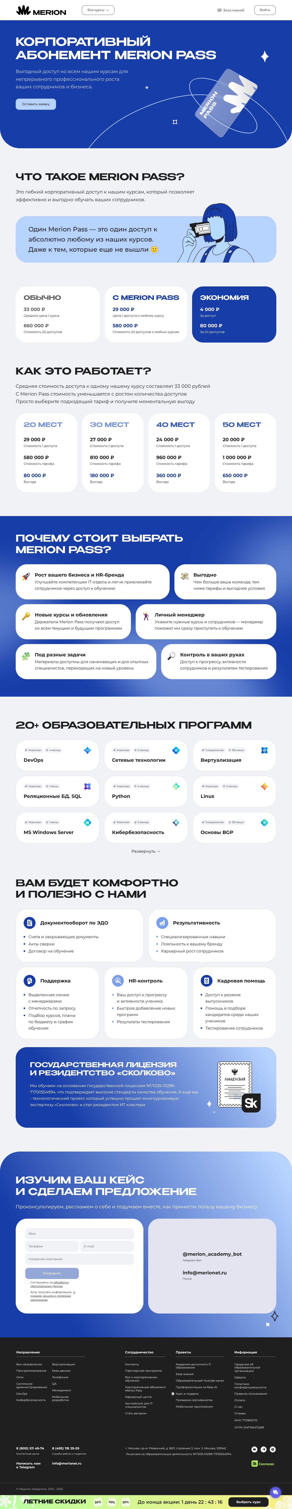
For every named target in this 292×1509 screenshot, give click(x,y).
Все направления (29, 1364)
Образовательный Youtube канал (200, 1380)
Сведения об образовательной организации (247, 1368)
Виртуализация (63, 1364)
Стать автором (135, 1413)
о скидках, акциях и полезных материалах (52, 1296)
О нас (238, 1407)
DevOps (21, 1393)
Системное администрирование (31, 1385)
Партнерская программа (143, 1370)
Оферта (240, 1377)
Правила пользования (250, 1393)
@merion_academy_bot (212, 1254)
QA (54, 1384)
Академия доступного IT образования (193, 1366)
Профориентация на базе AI (196, 1387)
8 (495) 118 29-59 (65, 1448)
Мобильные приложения (194, 1406)
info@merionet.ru (205, 1273)
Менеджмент (61, 1390)
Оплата (239, 1400)
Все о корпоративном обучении (141, 1379)
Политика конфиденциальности (250, 1385)
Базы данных (61, 1370)
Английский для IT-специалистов (139, 1405)
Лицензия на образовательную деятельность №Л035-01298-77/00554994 (178, 1454)
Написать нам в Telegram (28, 1465)
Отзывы (240, 1413)
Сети (19, 1377)
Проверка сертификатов (194, 1400)
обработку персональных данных (49, 1284)
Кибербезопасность (31, 1400)
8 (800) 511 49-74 (30, 1448)
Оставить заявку (36, 104)
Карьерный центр (138, 1397)
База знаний (185, 1374)
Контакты (132, 1364)
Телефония (60, 1377)
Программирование (31, 1370)
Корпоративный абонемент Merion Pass (145, 1389)
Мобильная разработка (60, 1398)
